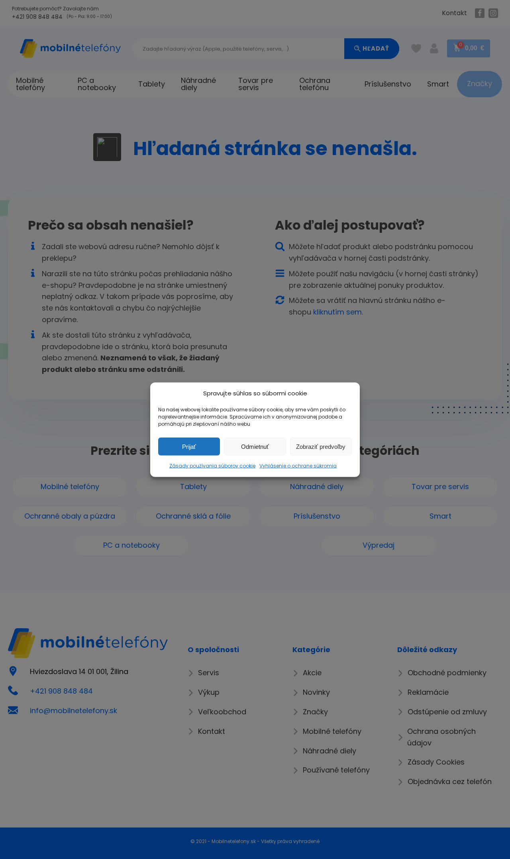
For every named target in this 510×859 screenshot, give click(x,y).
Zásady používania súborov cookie (212, 465)
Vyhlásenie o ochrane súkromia (298, 465)
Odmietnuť (255, 446)
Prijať (189, 446)
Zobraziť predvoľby (320, 446)
